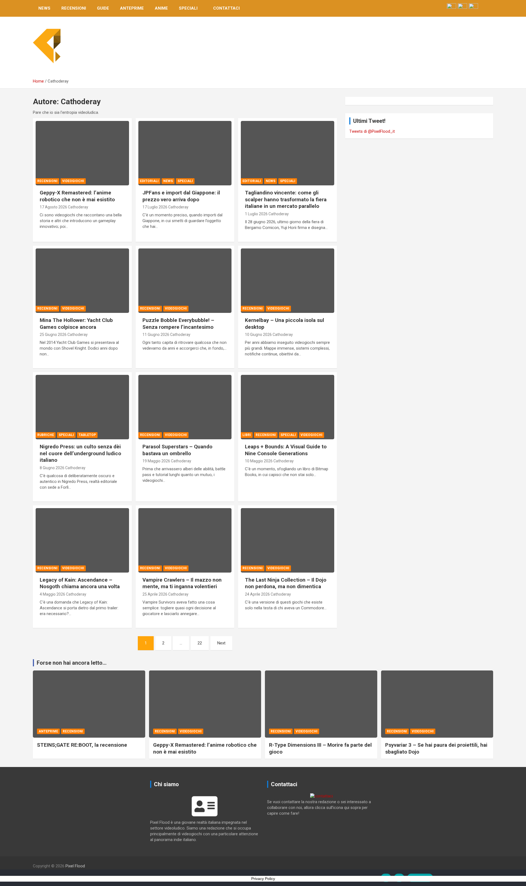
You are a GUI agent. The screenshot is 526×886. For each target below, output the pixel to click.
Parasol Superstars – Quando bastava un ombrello (177, 450)
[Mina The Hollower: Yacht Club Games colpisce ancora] (82, 280)
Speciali (188, 8)
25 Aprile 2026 (154, 594)
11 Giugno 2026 (155, 334)
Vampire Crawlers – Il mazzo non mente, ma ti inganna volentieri (182, 583)
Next (221, 643)
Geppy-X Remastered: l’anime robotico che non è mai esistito (77, 196)
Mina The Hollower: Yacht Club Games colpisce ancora (76, 323)
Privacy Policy (263, 878)
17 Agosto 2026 (53, 207)
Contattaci (226, 8)
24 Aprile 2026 (257, 594)
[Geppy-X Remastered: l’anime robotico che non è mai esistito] (82, 153)
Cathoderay (78, 207)
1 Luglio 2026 (256, 214)
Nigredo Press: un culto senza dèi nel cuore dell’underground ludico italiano (80, 453)
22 (200, 643)
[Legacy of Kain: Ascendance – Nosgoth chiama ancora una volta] (82, 540)
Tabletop (87, 435)
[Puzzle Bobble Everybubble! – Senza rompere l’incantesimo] (185, 280)
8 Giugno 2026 (52, 468)
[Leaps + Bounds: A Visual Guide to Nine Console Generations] (288, 407)
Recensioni (73, 8)
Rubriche (45, 435)
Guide (103, 8)
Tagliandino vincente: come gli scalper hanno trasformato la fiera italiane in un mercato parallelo (286, 199)
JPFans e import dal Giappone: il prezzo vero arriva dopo (181, 196)
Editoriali (149, 181)
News (44, 8)
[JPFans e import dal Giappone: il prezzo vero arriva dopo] (185, 153)
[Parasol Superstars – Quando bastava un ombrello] (185, 407)
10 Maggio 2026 (259, 461)
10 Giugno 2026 (258, 334)
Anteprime (132, 8)
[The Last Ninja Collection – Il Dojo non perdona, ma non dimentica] (288, 540)
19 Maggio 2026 (156, 461)
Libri (246, 435)
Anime (161, 8)
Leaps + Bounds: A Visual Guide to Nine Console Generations (286, 450)
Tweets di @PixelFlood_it (372, 131)
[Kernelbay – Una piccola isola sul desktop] (288, 280)
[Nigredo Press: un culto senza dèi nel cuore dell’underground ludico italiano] (82, 407)
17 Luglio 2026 (154, 207)
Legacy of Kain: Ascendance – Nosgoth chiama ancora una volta (80, 583)
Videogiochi (73, 181)
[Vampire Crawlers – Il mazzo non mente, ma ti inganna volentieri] (185, 540)
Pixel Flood (75, 866)
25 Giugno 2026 (53, 334)
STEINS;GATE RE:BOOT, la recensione (82, 745)
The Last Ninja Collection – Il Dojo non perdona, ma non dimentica (285, 583)
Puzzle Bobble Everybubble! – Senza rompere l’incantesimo (178, 323)
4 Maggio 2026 (52, 594)
